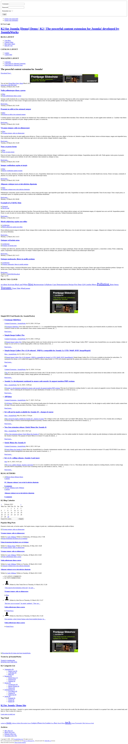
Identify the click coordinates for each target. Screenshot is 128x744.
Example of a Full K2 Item (11, 203)
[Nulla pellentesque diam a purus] (11, 96)
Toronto (6, 288)
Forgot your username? (11, 20)
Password (5, 7)
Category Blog (8, 42)
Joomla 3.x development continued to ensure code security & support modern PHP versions (39, 381)
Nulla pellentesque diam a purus (13, 90)
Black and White (21, 284)
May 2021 (8, 731)
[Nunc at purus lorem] (7, 152)
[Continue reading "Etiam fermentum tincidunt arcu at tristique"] (14, 538)
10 (13, 274)
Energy (29, 723)
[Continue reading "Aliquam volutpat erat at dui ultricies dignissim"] (15, 566)
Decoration (24, 723)
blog (31, 284)
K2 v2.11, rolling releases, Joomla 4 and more (22, 458)
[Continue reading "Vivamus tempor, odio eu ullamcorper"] (12, 529)
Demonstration (62, 284)
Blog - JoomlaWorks (10, 354)
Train (14, 288)
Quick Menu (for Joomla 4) (15, 443)
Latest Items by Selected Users (13, 65)
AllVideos (8, 397)
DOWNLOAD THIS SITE (9, 662)
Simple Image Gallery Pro (14, 335)
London (89, 284)
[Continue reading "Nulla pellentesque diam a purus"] (11, 556)
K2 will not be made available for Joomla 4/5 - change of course (28, 412)
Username (5, 4)
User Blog (7, 40)
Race (56, 723)
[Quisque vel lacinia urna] (9, 245)
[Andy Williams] (9, 488)
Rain (112, 284)
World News (9, 611)
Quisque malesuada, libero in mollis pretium (18, 259)
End (18, 274)
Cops (54, 284)
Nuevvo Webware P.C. (28, 740)
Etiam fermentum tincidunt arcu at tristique (15, 542)
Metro (94, 284)
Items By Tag (8, 45)
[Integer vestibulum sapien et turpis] (11, 170)
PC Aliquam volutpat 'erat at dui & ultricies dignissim (21, 482)
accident (4, 284)
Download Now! (6, 73)
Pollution (103, 284)
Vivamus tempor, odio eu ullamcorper (15, 128)
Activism (11, 284)
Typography (79, 723)
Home (10, 83)
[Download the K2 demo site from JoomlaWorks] (16, 653)
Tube (19, 288)
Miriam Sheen (11, 546)
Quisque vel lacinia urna (10, 240)
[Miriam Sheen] (9, 477)
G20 (84, 284)
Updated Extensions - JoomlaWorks (15, 323)
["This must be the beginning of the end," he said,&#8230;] (7, 584)
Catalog (6, 53)
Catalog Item (8, 54)
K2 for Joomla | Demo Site (13, 705)
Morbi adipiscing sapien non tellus (14, 222)
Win (84, 723)
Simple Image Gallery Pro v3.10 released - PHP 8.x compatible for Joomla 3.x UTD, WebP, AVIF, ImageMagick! (47, 350)
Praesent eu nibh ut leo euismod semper (16, 109)
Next (15, 274)
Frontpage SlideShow (12, 320)
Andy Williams (11, 537)
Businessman (39, 284)
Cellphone (48, 284)
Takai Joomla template (20, 742)
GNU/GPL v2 (48, 740)
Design (71, 284)
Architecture (5, 225)
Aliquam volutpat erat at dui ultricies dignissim (19, 184)
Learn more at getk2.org (8, 714)
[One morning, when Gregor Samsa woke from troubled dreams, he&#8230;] (7, 616)
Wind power (25, 288)
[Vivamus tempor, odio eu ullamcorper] (12, 133)
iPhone (39, 723)
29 (8, 517)
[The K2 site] (5, 208)
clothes (18, 723)
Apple (9, 723)
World (92, 723)
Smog (116, 284)
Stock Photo (61, 723)
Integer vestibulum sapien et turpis (14, 165)
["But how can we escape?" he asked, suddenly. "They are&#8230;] (7, 600)
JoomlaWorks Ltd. (18, 739)
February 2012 (10, 734)
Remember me (6, 11)
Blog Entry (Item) (9, 44)
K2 (5, 366)
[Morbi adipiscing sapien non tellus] (11, 227)
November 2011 (10, 736)
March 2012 (9, 732)
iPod (43, 723)
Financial (5, 206)
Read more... (8, 331)
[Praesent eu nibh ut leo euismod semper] (13, 114)
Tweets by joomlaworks (8, 660)
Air (5, 723)
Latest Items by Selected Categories (14, 63)
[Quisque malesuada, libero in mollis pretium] (14, 264)
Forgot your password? (11, 19)
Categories (7, 62)
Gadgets (34, 723)
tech (68, 722)
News (52, 723)
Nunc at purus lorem (9, 147)
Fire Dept (78, 284)
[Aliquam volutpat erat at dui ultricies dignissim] (15, 189)
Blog (3, 94)
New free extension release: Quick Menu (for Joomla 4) (25, 427)
